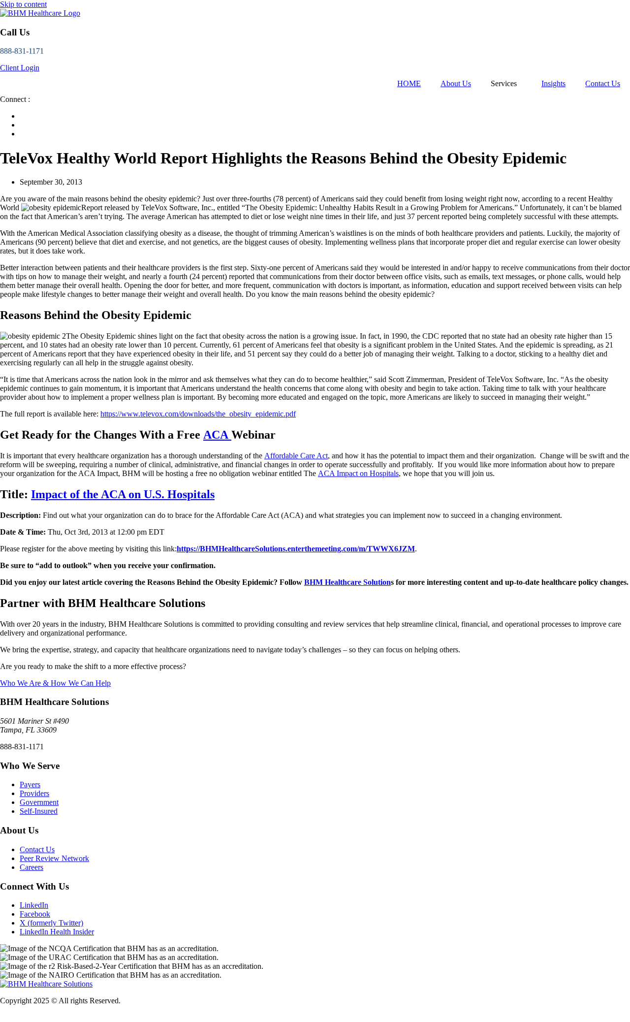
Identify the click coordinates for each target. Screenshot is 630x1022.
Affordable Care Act (296, 455)
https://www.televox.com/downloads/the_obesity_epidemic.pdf (198, 414)
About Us (456, 83)
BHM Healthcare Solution (347, 582)
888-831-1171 (22, 51)
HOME (409, 83)
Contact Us (602, 83)
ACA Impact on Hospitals (358, 473)
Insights (553, 83)
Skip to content (23, 4)
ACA (217, 434)
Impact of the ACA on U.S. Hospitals (123, 494)
